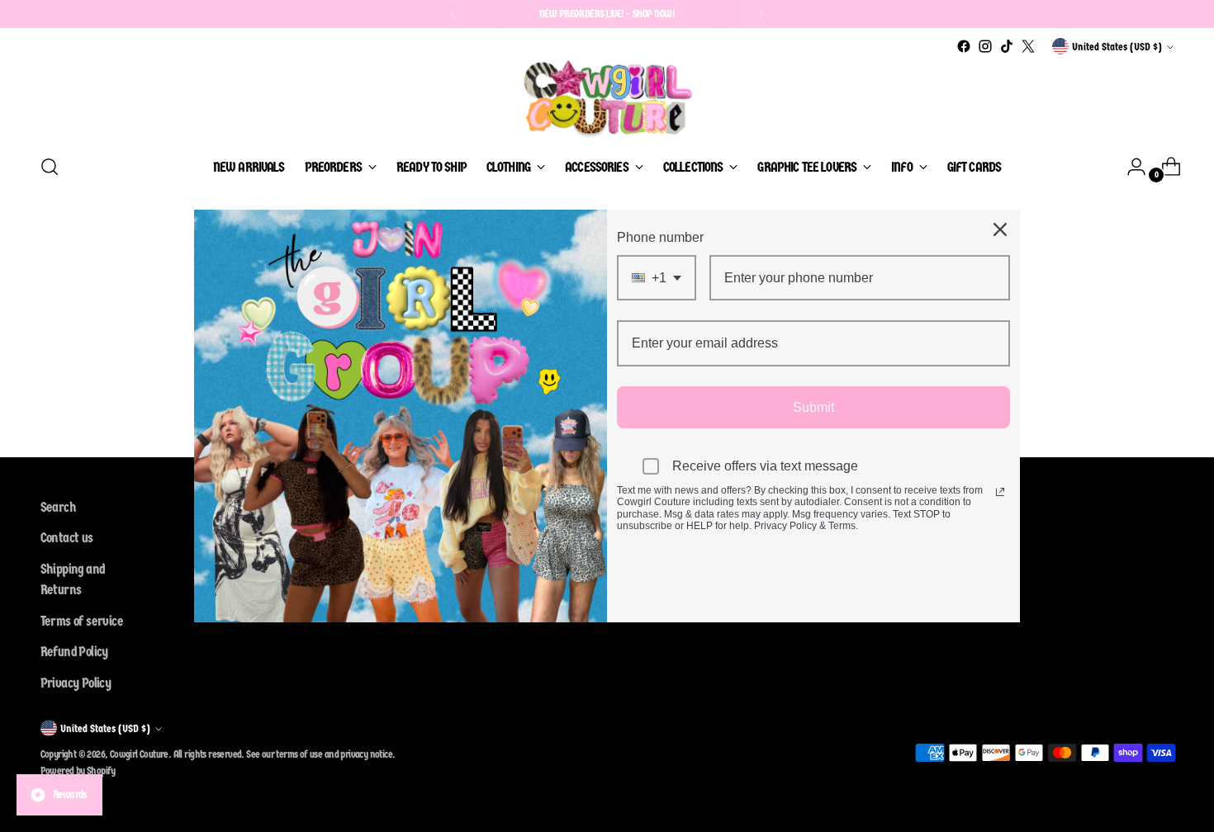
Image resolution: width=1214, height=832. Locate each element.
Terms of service (81, 621)
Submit (813, 407)
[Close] (1000, 229)
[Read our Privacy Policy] (1000, 492)
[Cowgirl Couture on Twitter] (1028, 46)
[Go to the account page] (1129, 166)
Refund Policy (74, 651)
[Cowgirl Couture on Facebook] (963, 46)
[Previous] (453, 14)
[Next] (760, 14)
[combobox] (656, 277)
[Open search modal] (49, 166)
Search (58, 507)
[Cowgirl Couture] (607, 98)
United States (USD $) (1117, 46)
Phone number (660, 237)
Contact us (66, 538)
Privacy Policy (75, 683)
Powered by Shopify (78, 770)
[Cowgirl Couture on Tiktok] (1006, 46)
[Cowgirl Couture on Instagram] (985, 46)
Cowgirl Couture (139, 754)
